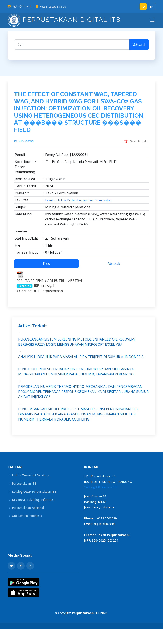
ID (143, 6)
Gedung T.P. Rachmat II (100, 487)
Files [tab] (46, 263)
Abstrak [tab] (114, 263)
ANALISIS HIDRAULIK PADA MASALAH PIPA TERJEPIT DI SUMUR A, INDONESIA (80, 356)
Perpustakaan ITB (24, 483)
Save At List (137, 141)
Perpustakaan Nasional (28, 507)
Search (140, 44)
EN (151, 6)
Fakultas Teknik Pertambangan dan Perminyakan (78, 200)
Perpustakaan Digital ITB (70, 19)
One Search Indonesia (27, 515)
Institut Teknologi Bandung (30, 475)
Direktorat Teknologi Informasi (33, 499)
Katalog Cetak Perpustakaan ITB (34, 491)
